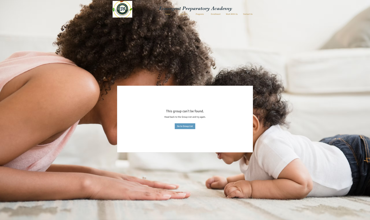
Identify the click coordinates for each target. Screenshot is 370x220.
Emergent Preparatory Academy (195, 8)
